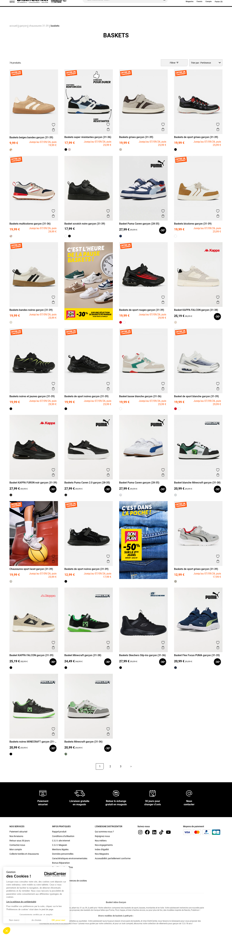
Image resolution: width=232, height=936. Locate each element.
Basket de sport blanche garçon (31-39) (196, 396)
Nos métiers (101, 840)
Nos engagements (104, 845)
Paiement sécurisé (18, 831)
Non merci (14, 920)
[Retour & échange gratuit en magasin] (116, 793)
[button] (6, 930)
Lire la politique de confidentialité (21, 902)
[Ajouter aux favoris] (53, 124)
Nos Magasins (102, 854)
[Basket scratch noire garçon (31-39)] (69, 236)
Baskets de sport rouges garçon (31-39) (141, 309)
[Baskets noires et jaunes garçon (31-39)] (10, 408)
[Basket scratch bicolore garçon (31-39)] (65, 236)
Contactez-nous (17, 845)
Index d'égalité (102, 849)
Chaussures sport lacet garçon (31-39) (31, 568)
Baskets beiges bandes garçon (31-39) (31, 137)
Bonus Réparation (61, 863)
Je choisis (36, 920)
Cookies (56, 876)
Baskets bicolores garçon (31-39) (193, 223)
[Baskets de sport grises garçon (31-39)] (175, 149)
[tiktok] (161, 832)
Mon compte (15, 849)
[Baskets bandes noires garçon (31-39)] (10, 322)
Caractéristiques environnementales (69, 858)
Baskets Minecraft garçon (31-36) (83, 741)
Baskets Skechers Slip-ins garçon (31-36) (142, 655)
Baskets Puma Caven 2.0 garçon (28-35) (87, 482)
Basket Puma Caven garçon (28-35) (139, 223)
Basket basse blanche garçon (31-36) (140, 396)
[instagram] (140, 832)
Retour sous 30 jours (19, 840)
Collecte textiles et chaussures (24, 854)
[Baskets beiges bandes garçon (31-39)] (10, 149)
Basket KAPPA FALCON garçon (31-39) (31, 655)
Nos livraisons (16, 836)
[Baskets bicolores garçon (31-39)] (175, 236)
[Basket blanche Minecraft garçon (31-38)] (175, 495)
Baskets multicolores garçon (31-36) (30, 223)
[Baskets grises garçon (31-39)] (120, 149)
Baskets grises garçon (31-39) (136, 137)
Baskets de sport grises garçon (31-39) (196, 137)
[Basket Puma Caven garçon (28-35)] (120, 236)
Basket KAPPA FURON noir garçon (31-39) (33, 482)
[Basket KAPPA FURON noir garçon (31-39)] (10, 495)
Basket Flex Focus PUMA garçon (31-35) (197, 655)
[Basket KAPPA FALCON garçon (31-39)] (10, 667)
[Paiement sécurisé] (42, 793)
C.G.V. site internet (61, 840)
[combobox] (206, 62)
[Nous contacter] (189, 793)
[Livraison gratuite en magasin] (79, 793)
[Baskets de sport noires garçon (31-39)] (65, 408)
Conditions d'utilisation (63, 836)
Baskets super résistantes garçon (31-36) (87, 137)
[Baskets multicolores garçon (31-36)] (10, 236)
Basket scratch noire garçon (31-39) (84, 223)
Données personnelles (62, 854)
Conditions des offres (62, 867)
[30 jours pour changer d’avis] (152, 793)
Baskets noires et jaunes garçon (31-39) (32, 396)
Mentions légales (60, 849)
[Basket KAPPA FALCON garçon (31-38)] (175, 322)
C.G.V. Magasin (59, 845)
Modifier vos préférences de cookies (69, 880)
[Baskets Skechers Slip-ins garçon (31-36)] (120, 667)
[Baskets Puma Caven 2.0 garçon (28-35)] (65, 495)
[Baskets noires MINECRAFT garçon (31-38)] (10, 754)
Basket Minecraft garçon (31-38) (82, 655)
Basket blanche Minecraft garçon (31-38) (197, 482)
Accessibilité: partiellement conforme (113, 858)
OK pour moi (58, 920)
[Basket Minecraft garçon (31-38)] (65, 667)
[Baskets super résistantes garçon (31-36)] (65, 149)
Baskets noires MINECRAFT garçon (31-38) (32, 741)
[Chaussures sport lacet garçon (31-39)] (10, 581)
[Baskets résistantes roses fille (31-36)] (69, 149)
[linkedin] (154, 832)
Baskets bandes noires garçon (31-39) (31, 309)
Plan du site (57, 871)
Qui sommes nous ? (104, 831)
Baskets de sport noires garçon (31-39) (86, 396)
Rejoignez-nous (102, 836)
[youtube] (168, 832)
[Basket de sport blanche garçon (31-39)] (124, 322)
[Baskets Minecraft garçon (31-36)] (65, 754)
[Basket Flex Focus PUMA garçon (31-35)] (175, 667)
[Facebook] (147, 832)
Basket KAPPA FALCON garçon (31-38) (196, 309)
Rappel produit (59, 831)
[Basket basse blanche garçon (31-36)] (120, 408)
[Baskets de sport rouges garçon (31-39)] (120, 322)
